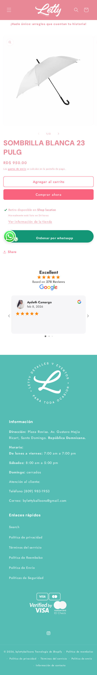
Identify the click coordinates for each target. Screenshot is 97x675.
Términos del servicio (25, 547)
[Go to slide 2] (49, 336)
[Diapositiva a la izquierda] (39, 134)
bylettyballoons (25, 651)
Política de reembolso (79, 651)
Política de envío (82, 658)
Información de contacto (50, 665)
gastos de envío (17, 169)
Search (14, 527)
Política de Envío (22, 567)
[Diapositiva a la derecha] (58, 134)
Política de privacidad (25, 537)
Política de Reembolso (26, 557)
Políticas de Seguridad (26, 578)
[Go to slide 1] (45, 336)
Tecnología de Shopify (48, 651)
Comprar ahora (49, 194)
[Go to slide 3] (52, 336)
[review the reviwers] (79, 302)
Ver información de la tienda (30, 221)
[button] (9, 10)
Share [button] (12, 252)
